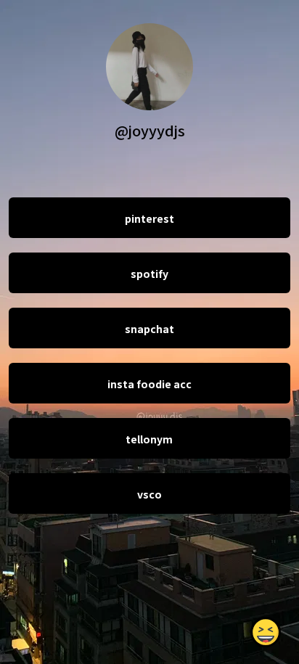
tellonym (149, 439)
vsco (149, 494)
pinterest (149, 218)
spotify (149, 273)
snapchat (149, 328)
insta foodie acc (149, 384)
